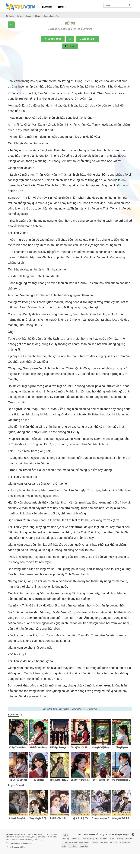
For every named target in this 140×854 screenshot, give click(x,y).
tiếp (86, 38)
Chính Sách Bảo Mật (86, 834)
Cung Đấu (94, 838)
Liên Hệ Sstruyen (115, 834)
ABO (66, 835)
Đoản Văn (73, 842)
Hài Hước (104, 842)
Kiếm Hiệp (84, 846)
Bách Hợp (65, 838)
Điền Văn (128, 838)
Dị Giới (111, 838)
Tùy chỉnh (70, 46)
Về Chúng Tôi (101, 834)
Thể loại (63, 6)
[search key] (115, 5)
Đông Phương (84, 842)
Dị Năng (119, 838)
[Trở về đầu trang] (133, 835)
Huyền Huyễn (125, 842)
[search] (129, 5)
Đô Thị (64, 842)
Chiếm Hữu (76, 838)
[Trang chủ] (7, 16)
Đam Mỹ (103, 838)
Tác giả (126, 834)
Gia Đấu (95, 842)
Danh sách (47, 6)
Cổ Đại (85, 838)
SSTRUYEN (21, 7)
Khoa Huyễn (72, 846)
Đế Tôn (70, 23)
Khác (64, 846)
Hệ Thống (113, 842)
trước (54, 38)
